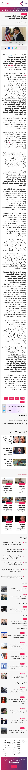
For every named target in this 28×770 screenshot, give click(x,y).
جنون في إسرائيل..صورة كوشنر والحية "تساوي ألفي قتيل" (17, 711)
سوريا (4, 749)
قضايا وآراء (13, 745)
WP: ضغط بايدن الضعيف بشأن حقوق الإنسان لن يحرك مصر (7, 440)
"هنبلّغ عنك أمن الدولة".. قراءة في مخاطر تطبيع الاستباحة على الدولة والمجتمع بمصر (12, 544)
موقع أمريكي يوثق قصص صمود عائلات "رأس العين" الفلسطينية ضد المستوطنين (20, 508)
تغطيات (18, 744)
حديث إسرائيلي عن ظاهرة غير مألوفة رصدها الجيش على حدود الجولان (16, 731)
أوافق (14, 766)
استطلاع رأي (13, 753)
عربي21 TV (8, 743)
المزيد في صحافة (22, 474)
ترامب (16, 88)
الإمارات (10, 65)
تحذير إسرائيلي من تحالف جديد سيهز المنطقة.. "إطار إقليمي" (12, 570)
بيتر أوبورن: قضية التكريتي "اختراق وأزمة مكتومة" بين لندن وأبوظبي (8, 527)
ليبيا (5, 747)
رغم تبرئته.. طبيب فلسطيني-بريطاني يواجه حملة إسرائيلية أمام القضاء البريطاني (21, 489)
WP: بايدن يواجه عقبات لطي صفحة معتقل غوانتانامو (8, 462)
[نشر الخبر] (5, 48)
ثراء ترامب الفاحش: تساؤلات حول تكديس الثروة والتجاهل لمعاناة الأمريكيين (21, 527)
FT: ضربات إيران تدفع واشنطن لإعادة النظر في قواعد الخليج (7, 489)
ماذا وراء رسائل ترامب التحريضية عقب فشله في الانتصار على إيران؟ (7, 508)
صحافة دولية (9, 8)
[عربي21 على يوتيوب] (10, 10)
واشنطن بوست (11, 55)
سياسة (24, 606)
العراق (4, 745)
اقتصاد (18, 746)
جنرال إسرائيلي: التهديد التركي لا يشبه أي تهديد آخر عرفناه (13, 563)
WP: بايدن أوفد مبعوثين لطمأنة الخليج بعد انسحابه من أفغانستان (17, 589)
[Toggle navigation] (8, 3)
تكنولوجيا (8, 747)
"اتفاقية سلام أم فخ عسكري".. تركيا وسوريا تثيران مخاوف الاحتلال (16, 721)
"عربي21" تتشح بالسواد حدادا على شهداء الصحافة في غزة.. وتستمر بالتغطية (19, 623)
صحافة (24, 8)
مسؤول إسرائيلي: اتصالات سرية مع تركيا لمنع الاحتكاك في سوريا (16, 667)
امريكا (22, 398)
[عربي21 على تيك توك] (5, 10)
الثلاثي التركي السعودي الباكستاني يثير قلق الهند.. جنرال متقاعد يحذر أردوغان (16, 701)
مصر (5, 753)
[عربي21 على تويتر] (13, 10)
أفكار (14, 751)
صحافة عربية (17, 8)
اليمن (9, 142)
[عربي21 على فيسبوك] (16, 10)
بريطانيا (4, 751)
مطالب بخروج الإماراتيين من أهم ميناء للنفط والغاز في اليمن (18, 597)
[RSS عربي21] (2, 10)
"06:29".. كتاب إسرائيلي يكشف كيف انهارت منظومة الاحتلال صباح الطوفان (16, 647)
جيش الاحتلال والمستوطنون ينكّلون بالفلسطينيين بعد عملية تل (18, 610)
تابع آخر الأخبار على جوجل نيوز (16, 406)
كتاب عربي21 (13, 743)
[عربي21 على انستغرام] (8, 10)
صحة (9, 749)
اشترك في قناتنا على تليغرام (15, 410)
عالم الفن (8, 745)
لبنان (5, 755)
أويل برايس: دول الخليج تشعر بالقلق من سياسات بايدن (7, 451)
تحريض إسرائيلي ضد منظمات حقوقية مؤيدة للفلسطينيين (17, 676)
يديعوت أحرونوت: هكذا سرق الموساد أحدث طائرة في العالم (17, 690)
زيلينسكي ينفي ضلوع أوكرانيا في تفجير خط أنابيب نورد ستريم (12, 550)
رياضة (19, 748)
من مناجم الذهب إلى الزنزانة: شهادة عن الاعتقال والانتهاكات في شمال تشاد (12, 557)
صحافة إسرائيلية (22, 10)
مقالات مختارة (14, 748)
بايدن (24, 75)
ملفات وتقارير (19, 752)
